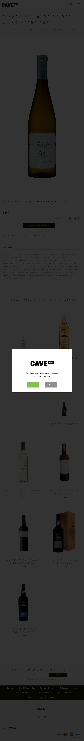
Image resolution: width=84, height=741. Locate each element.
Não (50, 385)
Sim (33, 385)
